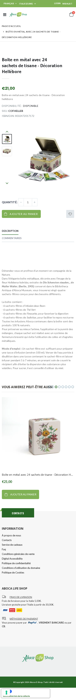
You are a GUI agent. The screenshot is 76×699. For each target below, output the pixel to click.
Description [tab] (10, 230)
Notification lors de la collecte (16, 696)
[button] (49, 387)
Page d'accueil (11, 26)
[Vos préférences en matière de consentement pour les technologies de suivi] (6, 692)
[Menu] (4, 14)
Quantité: (10, 202)
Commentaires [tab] (12, 238)
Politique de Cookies (13, 572)
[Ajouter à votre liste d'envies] (70, 214)
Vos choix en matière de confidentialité (29, 691)
